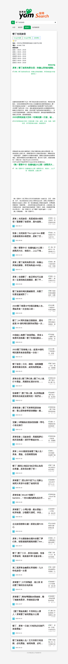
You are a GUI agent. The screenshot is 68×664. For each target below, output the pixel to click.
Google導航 (27, 38)
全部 (13, 27)
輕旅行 (27, 27)
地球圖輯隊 (35, 27)
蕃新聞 (20, 27)
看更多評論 (51, 65)
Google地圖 (17, 38)
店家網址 (36, 38)
